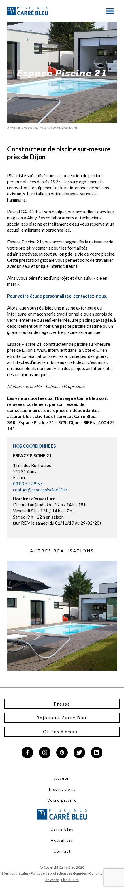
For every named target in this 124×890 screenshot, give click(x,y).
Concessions (35, 128)
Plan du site (70, 880)
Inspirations (62, 789)
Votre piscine (62, 800)
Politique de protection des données (59, 873)
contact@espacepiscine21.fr (40, 489)
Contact (62, 851)
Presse (62, 703)
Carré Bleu (62, 829)
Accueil (14, 128)
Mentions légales (15, 873)
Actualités (62, 840)
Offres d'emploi (62, 731)
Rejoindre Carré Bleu (62, 717)
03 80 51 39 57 (27, 483)
